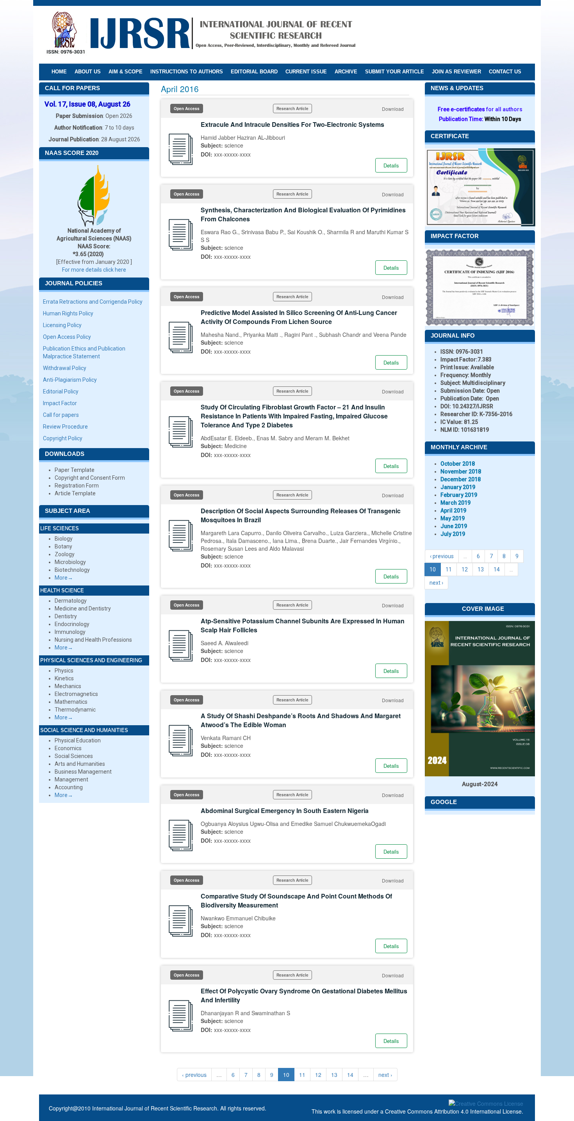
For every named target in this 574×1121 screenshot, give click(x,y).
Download (393, 108)
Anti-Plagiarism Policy (70, 380)
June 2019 (453, 526)
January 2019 (457, 487)
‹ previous (194, 1074)
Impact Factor (60, 403)
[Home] (200, 34)
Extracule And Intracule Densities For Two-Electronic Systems (292, 124)
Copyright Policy (62, 438)
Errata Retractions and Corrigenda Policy (93, 302)
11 (302, 1074)
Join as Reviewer (456, 72)
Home (59, 72)
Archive (346, 72)
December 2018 (460, 479)
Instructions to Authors (186, 72)
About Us (88, 72)
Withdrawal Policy (64, 368)
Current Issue (306, 72)
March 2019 (455, 503)
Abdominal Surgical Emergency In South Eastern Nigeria (285, 810)
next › (385, 1074)
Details (391, 165)
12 (318, 1074)
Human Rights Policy (68, 313)
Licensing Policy (62, 325)
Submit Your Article (394, 72)
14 (350, 1074)
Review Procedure (65, 426)
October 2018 (457, 464)
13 (334, 1074)
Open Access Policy (67, 337)
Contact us (505, 72)
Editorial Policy (60, 391)
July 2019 (452, 534)
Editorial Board (254, 72)
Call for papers (61, 415)
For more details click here (94, 270)
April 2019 (453, 510)
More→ (64, 578)
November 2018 (460, 471)
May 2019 (452, 518)
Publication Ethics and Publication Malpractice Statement (84, 352)
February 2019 (458, 495)
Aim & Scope (126, 72)
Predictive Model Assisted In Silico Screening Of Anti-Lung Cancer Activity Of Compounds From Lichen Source (299, 317)
